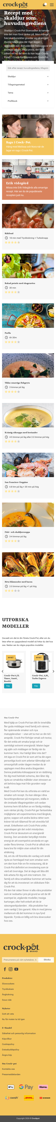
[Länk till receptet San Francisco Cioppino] (28, 475)
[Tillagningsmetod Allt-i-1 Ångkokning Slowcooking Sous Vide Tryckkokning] (28, 84)
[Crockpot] (15, 5)
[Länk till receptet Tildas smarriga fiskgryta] (28, 376)
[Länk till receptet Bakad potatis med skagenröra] (28, 276)
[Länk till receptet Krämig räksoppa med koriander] (28, 426)
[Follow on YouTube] (16, 969)
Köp (8, 686)
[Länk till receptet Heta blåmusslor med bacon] (28, 575)
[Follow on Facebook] (5, 969)
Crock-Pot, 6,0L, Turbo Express (40, 677)
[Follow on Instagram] (11, 969)
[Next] (53, 671)
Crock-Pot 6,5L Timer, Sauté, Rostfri (11, 678)
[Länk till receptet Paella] (28, 326)
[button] (51, 5)
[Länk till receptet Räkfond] (28, 227)
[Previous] (2, 671)
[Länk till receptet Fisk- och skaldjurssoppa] (28, 525)
